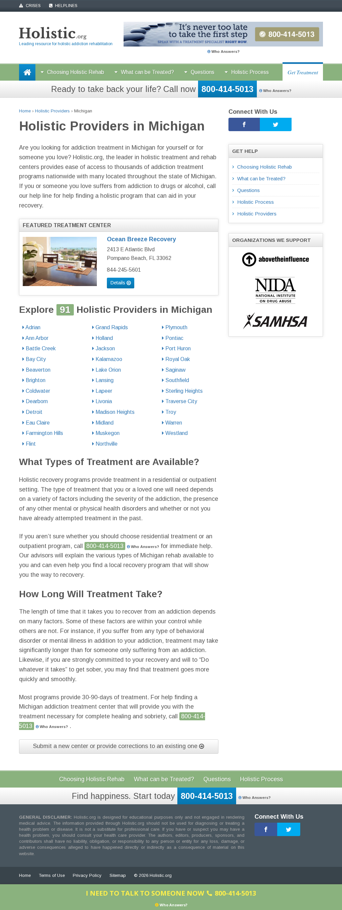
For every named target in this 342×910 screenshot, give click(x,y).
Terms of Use (52, 875)
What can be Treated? (147, 72)
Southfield (176, 380)
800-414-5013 (227, 89)
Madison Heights (114, 412)
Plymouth (175, 327)
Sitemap (118, 875)
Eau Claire (37, 423)
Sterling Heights (183, 391)
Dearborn (36, 401)
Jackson (104, 348)
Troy (170, 412)
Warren (173, 423)
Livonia (103, 401)
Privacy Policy (87, 875)
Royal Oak (177, 359)
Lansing (104, 380)
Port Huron (177, 348)
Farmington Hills (43, 433)
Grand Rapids (111, 327)
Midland (104, 423)
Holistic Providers (52, 110)
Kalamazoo (108, 359)
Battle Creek (40, 348)
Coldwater (37, 391)
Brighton (34, 380)
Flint (30, 444)
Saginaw (175, 370)
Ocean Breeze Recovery (141, 239)
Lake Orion (107, 370)
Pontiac (173, 338)
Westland (176, 433)
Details (118, 282)
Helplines (65, 5)
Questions (202, 72)
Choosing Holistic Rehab (75, 72)
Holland (103, 338)
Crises (33, 5)
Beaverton (37, 370)
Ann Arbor (36, 338)
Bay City (35, 359)
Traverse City (180, 401)
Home (25, 110)
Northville (106, 444)
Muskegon (107, 433)
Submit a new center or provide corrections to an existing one (116, 746)
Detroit (33, 412)
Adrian (32, 327)
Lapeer (103, 391)
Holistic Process (250, 72)
